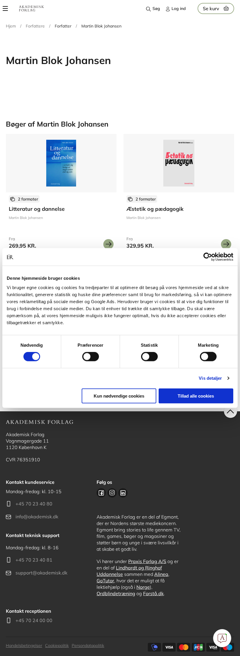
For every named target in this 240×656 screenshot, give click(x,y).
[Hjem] (31, 8)
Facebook (101, 493)
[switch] (90, 356)
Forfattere (35, 26)
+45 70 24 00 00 (34, 620)
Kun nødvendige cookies (119, 395)
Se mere (108, 244)
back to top (230, 411)
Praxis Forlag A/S (147, 561)
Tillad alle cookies (196, 395)
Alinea (161, 574)
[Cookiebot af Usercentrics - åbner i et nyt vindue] (207, 257)
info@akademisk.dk (37, 516)
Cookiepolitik (57, 645)
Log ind (179, 8)
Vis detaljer (210, 378)
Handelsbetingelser (24, 645)
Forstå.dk (153, 593)
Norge (143, 587)
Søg (156, 8)
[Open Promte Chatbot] (222, 638)
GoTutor (105, 581)
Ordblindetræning (116, 593)
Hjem (11, 26)
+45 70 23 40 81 (34, 560)
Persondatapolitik (88, 645)
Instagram (112, 493)
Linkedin (123, 493)
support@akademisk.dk (41, 573)
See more (61, 194)
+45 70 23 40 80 (34, 504)
